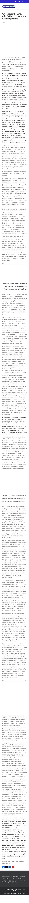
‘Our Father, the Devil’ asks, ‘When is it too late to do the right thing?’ (14, 16)
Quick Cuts (9, 878)
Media (9, 880)
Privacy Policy (8, 882)
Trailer (13, 70)
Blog (14, 878)
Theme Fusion (18, 892)
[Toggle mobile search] (23, 5)
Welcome (15, 876)
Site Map (15, 882)
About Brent (21, 876)
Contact (17, 880)
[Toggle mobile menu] (26, 5)
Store (13, 880)
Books (18, 878)
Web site (9, 70)
